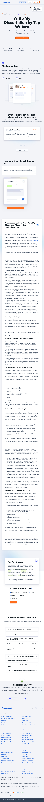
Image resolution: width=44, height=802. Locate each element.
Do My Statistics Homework (7, 769)
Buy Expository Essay (26, 752)
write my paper (34, 240)
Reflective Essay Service (27, 773)
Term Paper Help (5, 758)
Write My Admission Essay (27, 739)
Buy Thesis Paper (26, 729)
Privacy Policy (9, 800)
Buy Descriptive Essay (6, 745)
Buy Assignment (4, 773)
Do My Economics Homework (7, 771)
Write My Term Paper (26, 716)
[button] (22, 104)
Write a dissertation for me (22, 37)
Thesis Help (24, 754)
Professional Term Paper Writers (29, 724)
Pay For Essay (25, 718)
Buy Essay (3, 720)
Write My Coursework (6, 733)
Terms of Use (3, 799)
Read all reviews (22, 150)
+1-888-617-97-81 (22, 795)
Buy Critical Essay (5, 750)
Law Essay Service (26, 771)
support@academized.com (12, 795)
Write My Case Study (5, 735)
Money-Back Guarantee (11, 799)
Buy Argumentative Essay (27, 750)
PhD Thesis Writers (5, 729)
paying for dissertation (27, 439)
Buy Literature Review (6, 737)
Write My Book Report (27, 733)
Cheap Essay (25, 720)
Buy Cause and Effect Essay (7, 752)
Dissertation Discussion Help (28, 762)
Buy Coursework (25, 767)
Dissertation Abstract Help (27, 760)
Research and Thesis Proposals (8, 718)
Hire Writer (20, 98)
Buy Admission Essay (6, 739)
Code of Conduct (21, 799)
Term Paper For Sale (6, 727)
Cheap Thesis (4, 756)
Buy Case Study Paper (27, 735)
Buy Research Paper (5, 724)
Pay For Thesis (25, 756)
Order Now (36, 2)
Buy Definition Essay (26, 743)
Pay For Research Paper (27, 722)
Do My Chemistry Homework (28, 769)
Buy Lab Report (25, 737)
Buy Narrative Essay (5, 754)
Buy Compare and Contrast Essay (8, 743)
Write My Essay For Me (6, 716)
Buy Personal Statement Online (29, 741)
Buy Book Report (5, 767)
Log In (30, 2)
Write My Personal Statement (7, 741)
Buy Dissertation (25, 727)
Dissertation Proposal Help (28, 758)
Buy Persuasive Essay (27, 745)
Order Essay (4, 722)
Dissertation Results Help (6, 762)
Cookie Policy (3, 800)
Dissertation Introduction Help (7, 760)
